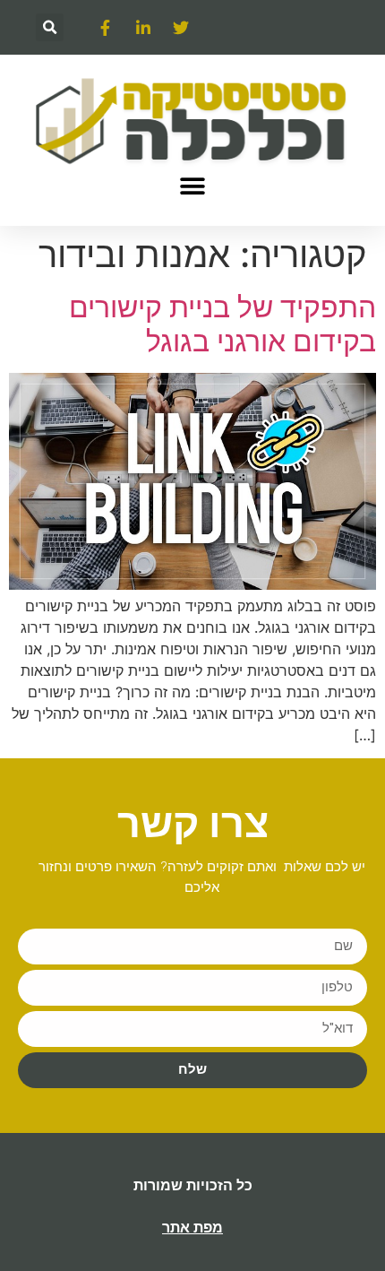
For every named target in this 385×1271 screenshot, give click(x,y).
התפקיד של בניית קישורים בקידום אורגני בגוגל (222, 324)
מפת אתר (192, 1227)
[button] (50, 27)
